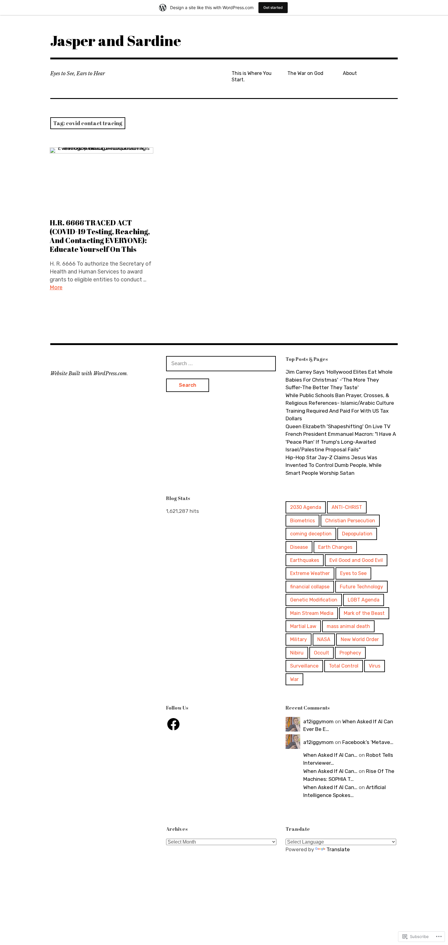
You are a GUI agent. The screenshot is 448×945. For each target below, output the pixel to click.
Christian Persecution (350, 521)
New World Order (360, 639)
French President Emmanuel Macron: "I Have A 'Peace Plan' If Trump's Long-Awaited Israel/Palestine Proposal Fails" (341, 442)
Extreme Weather (310, 573)
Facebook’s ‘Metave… (367, 742)
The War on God (305, 73)
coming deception (311, 534)
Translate (338, 849)
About (350, 73)
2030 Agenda (305, 507)
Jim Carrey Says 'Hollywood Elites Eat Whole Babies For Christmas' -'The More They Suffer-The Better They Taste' (339, 379)
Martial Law (303, 626)
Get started (273, 7)
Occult (321, 653)
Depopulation (357, 534)
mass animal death (348, 626)
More (56, 287)
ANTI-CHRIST (347, 507)
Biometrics (302, 521)
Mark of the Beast (364, 613)
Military (298, 639)
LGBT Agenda (363, 600)
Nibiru (297, 653)
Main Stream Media (311, 613)
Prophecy (350, 653)
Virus (374, 666)
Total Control (343, 666)
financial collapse (309, 587)
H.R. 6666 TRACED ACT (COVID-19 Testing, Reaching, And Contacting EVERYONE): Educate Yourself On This (100, 236)
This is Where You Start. (252, 76)
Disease (299, 547)
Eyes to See (353, 573)
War (294, 679)
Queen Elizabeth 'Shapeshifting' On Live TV (338, 426)
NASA (323, 639)
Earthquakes (304, 560)
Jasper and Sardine (115, 40)
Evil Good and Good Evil (356, 560)
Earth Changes (335, 547)
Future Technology (361, 587)
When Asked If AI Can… (330, 755)
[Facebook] (173, 724)
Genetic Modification (313, 600)
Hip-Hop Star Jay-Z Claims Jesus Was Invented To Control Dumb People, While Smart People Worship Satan (334, 465)
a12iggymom (318, 721)
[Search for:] (221, 363)
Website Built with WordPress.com (88, 373)
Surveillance (304, 666)
